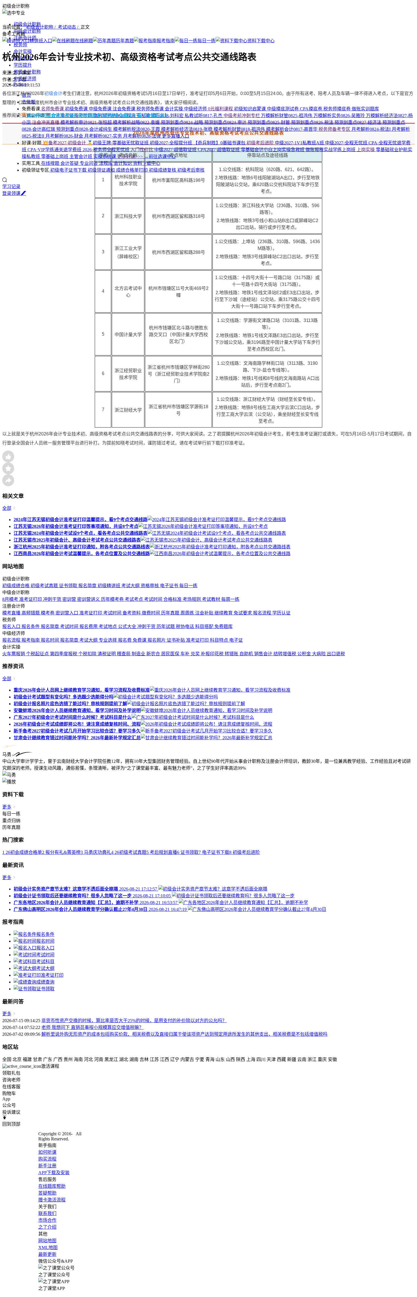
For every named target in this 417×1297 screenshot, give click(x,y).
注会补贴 (204, 612)
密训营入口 (67, 612)
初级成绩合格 (16, 585)
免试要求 (243, 612)
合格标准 (173, 599)
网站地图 (47, 1240)
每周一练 (230, 599)
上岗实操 (366, 149)
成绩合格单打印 (132, 170)
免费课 (140, 640)
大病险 (319, 653)
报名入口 (12, 626)
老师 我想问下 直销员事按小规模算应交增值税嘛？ (92, 1027)
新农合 (153, 653)
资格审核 (150, 585)
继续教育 (224, 612)
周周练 (187, 612)
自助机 (246, 653)
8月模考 (10, 599)
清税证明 (107, 653)
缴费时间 (151, 612)
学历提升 (23, 65)
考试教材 (211, 599)
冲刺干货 (52, 599)
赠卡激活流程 (52, 1199)
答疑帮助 (47, 1193)
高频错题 (31, 612)
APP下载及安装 (54, 1172)
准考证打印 (31, 599)
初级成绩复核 (163, 170)
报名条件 (31, 626)
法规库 (106, 163)
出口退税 (336, 653)
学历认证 (281, 612)
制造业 (139, 653)
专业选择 (108, 640)
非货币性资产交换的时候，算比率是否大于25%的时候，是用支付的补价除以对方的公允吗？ (134, 1020)
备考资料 (132, 612)
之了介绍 (47, 1227)
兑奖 (196, 653)
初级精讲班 (109, 585)
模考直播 (12, 612)
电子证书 (169, 585)
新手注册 (47, 1165)
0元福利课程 (221, 108)
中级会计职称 (27, 31)
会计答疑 (70, 163)
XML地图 (48, 1247)
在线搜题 (50, 163)
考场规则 (192, 599)
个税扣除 (88, 653)
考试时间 (153, 599)
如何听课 (47, 1152)
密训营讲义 (89, 599)
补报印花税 (213, 653)
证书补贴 (176, 640)
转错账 (232, 653)
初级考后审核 (191, 170)
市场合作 (47, 1220)
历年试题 (166, 626)
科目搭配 (204, 626)
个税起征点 (38, 653)
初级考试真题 (45, 585)
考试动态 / (69, 27)
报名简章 (88, 585)
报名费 (125, 640)
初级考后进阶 (261, 142)
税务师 (20, 44)
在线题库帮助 (52, 1186)
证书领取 (68, 585)
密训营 (69, 599)
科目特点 (219, 640)
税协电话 (185, 626)
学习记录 (11, 186)
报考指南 (31, 640)
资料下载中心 (146, 163)
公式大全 (127, 626)
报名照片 (157, 640)
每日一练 (188, 585)
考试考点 (134, 599)
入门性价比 (142, 149)
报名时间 (50, 640)
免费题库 (223, 626)
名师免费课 (52, 108)
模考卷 (48, 612)
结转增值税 (285, 653)
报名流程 (262, 612)
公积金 (304, 653)
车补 (185, 653)
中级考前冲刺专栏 (242, 115)
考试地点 (108, 626)
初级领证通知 (102, 170)
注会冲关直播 (46, 122)
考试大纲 (131, 585)
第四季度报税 (64, 653)
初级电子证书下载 (68, 170)
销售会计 (263, 653)
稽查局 (124, 653)
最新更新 (47, 1254)
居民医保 (170, 653)
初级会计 (53, 93)
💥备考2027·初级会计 (64, 142)
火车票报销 (14, 653)
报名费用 (89, 626)
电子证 (236, 640)
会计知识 (123, 163)
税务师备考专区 (335, 129)
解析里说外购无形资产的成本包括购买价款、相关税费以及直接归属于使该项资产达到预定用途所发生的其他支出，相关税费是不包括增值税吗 (184, 1034)
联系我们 (47, 1213)
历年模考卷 (113, 599)
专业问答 (89, 163)
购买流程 (47, 1159)
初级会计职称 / (42, 27)
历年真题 (170, 612)
